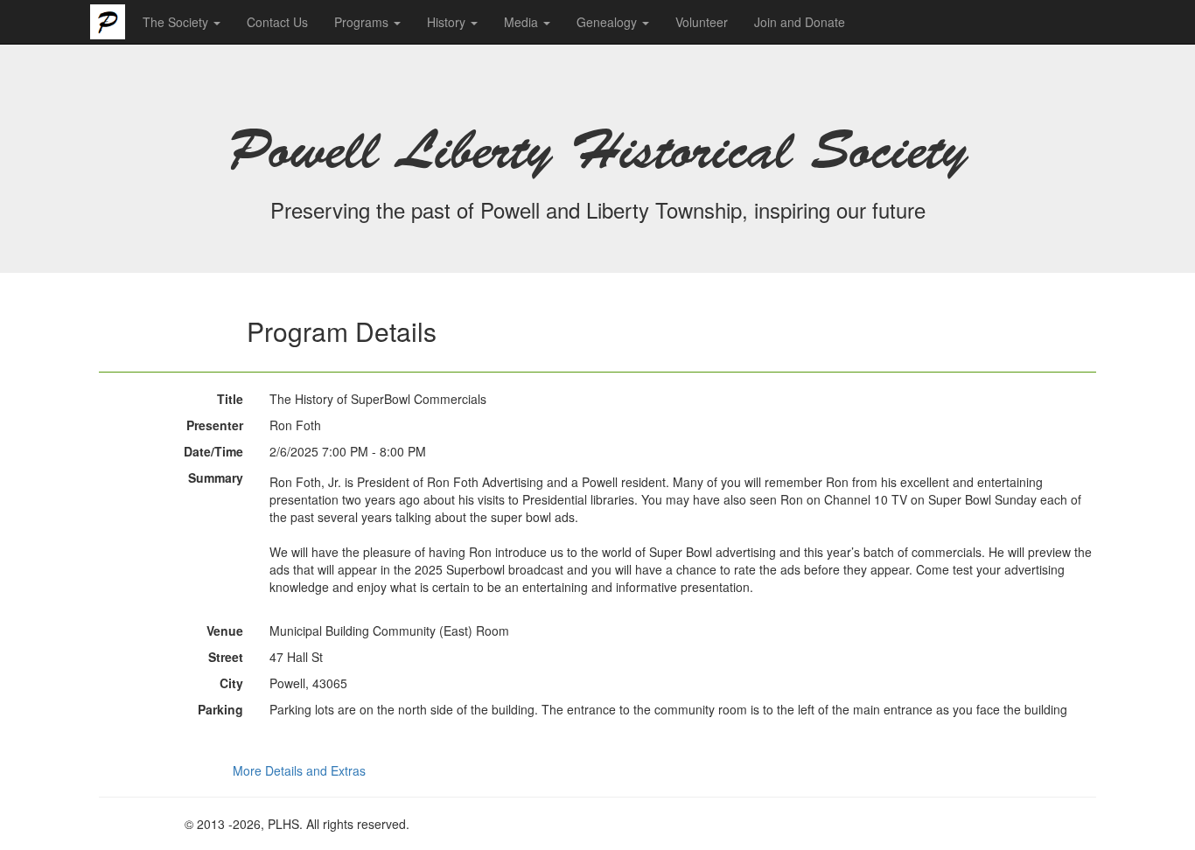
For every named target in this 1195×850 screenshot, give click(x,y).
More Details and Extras (299, 770)
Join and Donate (799, 22)
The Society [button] (177, 22)
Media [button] (523, 22)
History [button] (448, 22)
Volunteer (701, 22)
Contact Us (277, 22)
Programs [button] (363, 22)
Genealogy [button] (608, 22)
